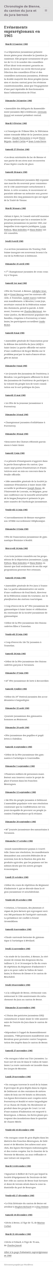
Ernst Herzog (17, 294)
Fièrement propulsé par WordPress (18, 1264)
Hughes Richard (23, 1206)
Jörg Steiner (42, 1206)
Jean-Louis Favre (37, 141)
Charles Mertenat (33, 311)
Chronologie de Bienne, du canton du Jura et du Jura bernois (22, 10)
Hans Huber (36, 229)
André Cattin (19, 141)
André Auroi (29, 297)
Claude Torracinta (21, 137)
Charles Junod (14, 1245)
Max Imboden (20, 229)
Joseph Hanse (34, 488)
